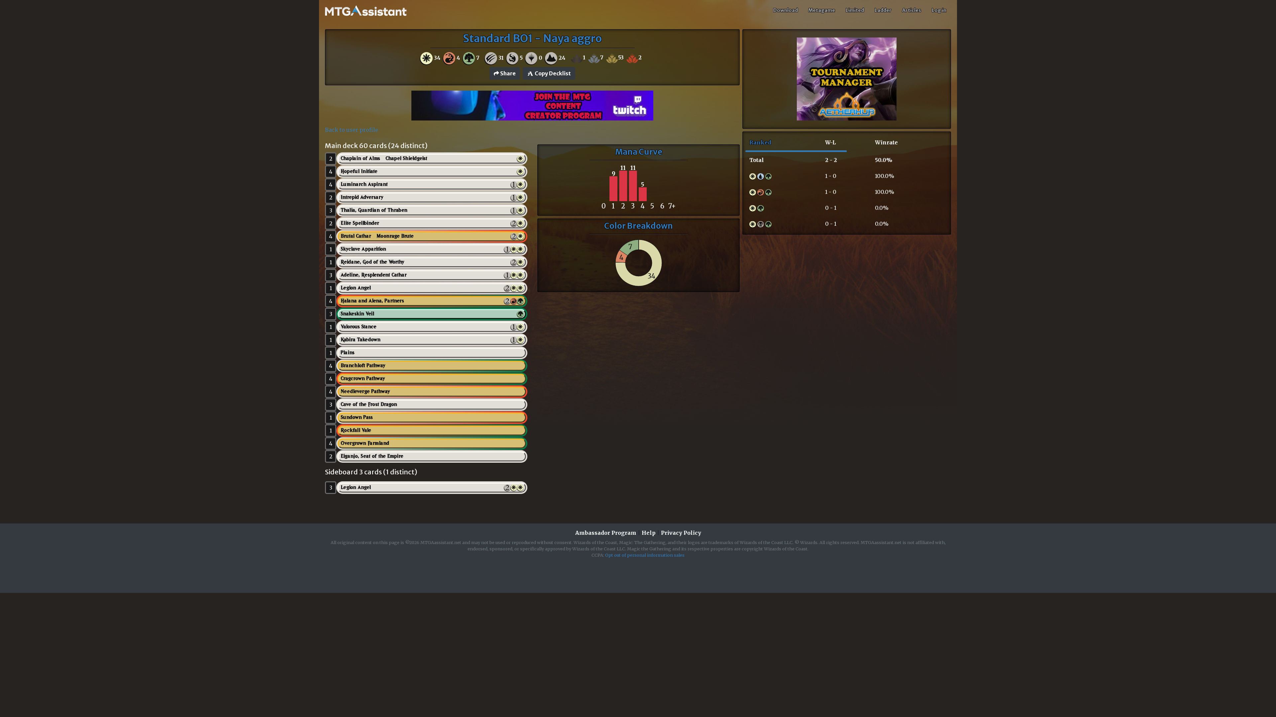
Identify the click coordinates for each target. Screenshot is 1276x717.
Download (785, 10)
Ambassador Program (605, 532)
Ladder (883, 10)
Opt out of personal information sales (645, 555)
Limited (855, 10)
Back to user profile (351, 129)
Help (649, 532)
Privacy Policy (681, 532)
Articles (911, 10)
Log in (939, 10)
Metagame (821, 10)
